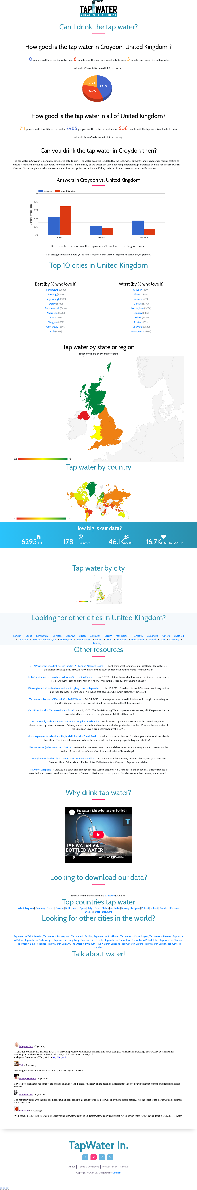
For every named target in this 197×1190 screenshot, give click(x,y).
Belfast (138, 303)
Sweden (164, 908)
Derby (52, 303)
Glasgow (52, 322)
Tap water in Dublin (81, 936)
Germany (40, 908)
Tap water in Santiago (109, 943)
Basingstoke (137, 331)
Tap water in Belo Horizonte (31, 943)
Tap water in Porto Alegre (39, 940)
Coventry (174, 639)
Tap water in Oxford (133, 943)
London (138, 312)
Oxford (137, 317)
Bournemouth (52, 308)
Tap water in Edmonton (117, 940)
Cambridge (152, 635)
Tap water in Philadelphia (145, 940)
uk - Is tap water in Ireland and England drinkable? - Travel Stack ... (63, 736)
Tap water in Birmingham (56, 936)
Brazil (97, 911)
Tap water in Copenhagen (134, 936)
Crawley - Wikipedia (40, 769)
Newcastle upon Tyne (44, 639)
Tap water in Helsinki (92, 940)
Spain (83, 908)
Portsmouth (52, 289)
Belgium (135, 908)
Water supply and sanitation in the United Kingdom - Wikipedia (65, 721)
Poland (145, 908)
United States (101, 908)
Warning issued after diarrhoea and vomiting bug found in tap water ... (64, 688)
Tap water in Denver (160, 936)
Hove (109, 639)
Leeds (29, 635)
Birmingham (137, 308)
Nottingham (66, 639)
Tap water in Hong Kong (67, 940)
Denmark (107, 911)
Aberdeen (52, 312)
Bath (52, 331)
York (163, 639)
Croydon (137, 289)
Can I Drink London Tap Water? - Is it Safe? (51, 710)
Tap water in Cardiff (156, 943)
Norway (125, 908)
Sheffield (138, 326)
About (71, 1166)
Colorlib (117, 1172)
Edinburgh (95, 635)
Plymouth (138, 635)
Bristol (82, 635)
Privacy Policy (109, 1166)
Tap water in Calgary (59, 943)
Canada (60, 908)
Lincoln (52, 317)
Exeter (137, 322)
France (50, 908)
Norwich (137, 299)
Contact (124, 1166)
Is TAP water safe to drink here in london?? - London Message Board (66, 665)
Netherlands (71, 908)
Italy (90, 908)
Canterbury (52, 326)
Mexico (89, 911)
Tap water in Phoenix (171, 940)
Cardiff (108, 635)
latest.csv (110, 895)
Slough (137, 294)
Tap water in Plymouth (83, 943)
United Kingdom (25, 908)
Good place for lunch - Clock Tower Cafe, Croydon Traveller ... (63, 758)
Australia (115, 908)
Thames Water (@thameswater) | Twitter (50, 747)
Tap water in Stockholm (106, 936)
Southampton (84, 639)
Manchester (122, 635)
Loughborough (52, 299)
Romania (174, 908)
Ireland (154, 908)
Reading (52, 294)
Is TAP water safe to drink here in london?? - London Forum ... (61, 677)
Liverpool (23, 639)
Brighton (57, 635)
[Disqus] (98, 999)
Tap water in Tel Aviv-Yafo (28, 936)
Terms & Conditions (88, 1166)
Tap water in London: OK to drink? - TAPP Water (55, 699)
